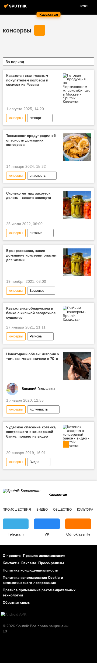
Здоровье (37, 291)
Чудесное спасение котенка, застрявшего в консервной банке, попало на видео (31, 432)
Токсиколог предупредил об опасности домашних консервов (31, 140)
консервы (17, 30)
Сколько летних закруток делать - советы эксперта (28, 195)
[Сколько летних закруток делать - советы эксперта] (77, 205)
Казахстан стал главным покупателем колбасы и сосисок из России (27, 80)
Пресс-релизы (51, 562)
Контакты (11, 562)
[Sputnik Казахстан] (16, 8)
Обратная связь (16, 602)
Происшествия (17, 509)
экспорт (35, 118)
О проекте (12, 555)
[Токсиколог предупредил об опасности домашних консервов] (77, 147)
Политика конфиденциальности (30, 570)
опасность (38, 176)
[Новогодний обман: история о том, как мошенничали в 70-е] (77, 366)
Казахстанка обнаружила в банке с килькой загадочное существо (31, 313)
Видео (34, 462)
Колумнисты (39, 409)
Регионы (36, 336)
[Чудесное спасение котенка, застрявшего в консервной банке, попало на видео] (77, 436)
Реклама (28, 562)
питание (36, 233)
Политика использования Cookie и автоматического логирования (33, 580)
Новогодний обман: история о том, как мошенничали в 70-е (32, 356)
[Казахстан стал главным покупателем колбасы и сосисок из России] (77, 88)
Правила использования (44, 555)
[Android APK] (13, 614)
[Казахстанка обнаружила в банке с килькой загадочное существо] (77, 313)
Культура (85, 509)
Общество (62, 509)
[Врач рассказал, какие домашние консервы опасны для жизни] (77, 262)
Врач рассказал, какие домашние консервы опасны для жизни (31, 255)
